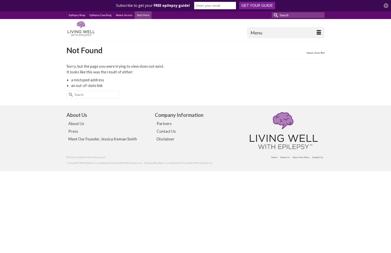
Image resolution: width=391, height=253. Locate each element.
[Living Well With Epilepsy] (107, 28)
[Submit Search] (275, 15)
